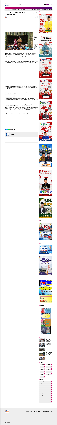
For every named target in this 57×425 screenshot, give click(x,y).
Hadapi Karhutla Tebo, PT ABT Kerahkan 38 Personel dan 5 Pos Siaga (21, 9)
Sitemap (51, 411)
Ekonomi (43, 366)
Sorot (24, 7)
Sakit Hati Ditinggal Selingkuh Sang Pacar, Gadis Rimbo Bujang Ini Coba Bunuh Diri (49, 358)
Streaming (31, 7)
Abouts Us (27, 411)
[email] (12, 129)
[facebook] (46, 1)
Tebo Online (10, 422)
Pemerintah (13, 7)
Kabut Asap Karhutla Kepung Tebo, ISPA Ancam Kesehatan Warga (39, 9)
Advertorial (20, 7)
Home (7, 7)
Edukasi (35, 7)
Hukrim (27, 7)
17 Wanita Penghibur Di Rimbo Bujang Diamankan (49, 349)
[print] (11, 129)
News (9, 7)
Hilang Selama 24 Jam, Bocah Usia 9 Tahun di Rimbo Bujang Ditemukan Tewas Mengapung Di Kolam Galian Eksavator (49, 353)
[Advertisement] (21, 25)
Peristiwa (41, 7)
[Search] (32, 4)
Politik (38, 7)
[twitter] (7, 129)
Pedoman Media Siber (46, 411)
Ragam (17, 7)
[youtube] (50, 1)
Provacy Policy (35, 411)
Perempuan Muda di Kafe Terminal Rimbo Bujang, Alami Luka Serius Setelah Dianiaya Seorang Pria (49, 339)
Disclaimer (39, 411)
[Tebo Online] (7, 5)
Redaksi (31, 411)
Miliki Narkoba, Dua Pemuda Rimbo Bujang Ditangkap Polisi (49, 344)
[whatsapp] (9, 129)
